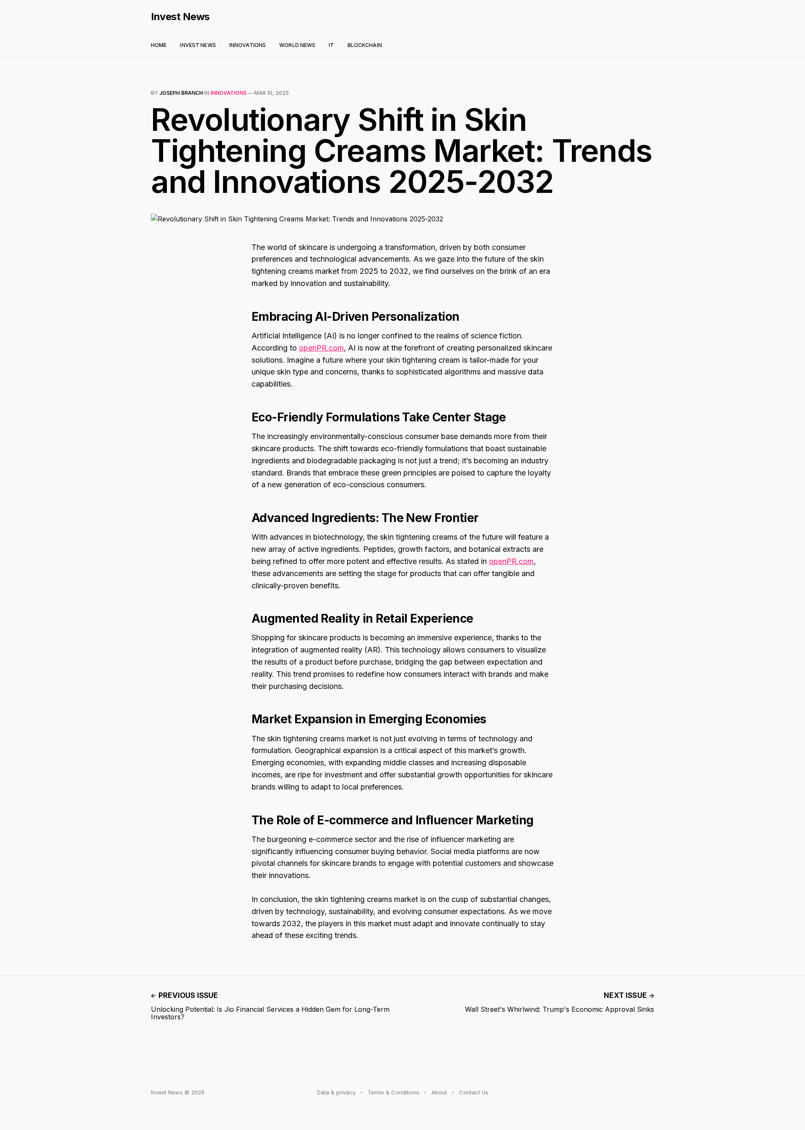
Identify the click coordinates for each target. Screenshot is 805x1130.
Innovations (247, 45)
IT (331, 45)
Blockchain (365, 45)
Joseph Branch (181, 93)
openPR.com (321, 347)
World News (297, 45)
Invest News (180, 17)
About (439, 1092)
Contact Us (473, 1092)
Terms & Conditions (393, 1092)
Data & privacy (336, 1092)
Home (158, 45)
